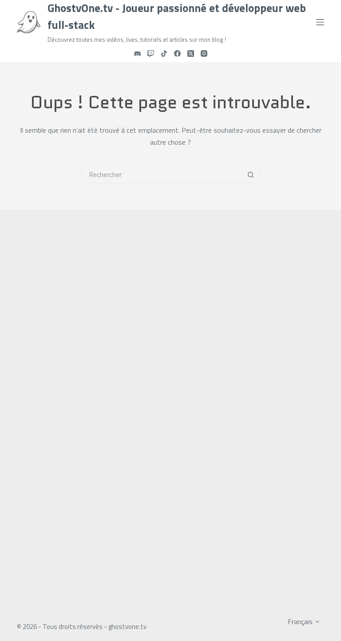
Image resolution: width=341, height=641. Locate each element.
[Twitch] (150, 53)
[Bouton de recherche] (250, 174)
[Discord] (137, 53)
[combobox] (162, 174)
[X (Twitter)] (190, 53)
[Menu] (320, 22)
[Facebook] (177, 53)
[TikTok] (164, 53)
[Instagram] (204, 53)
